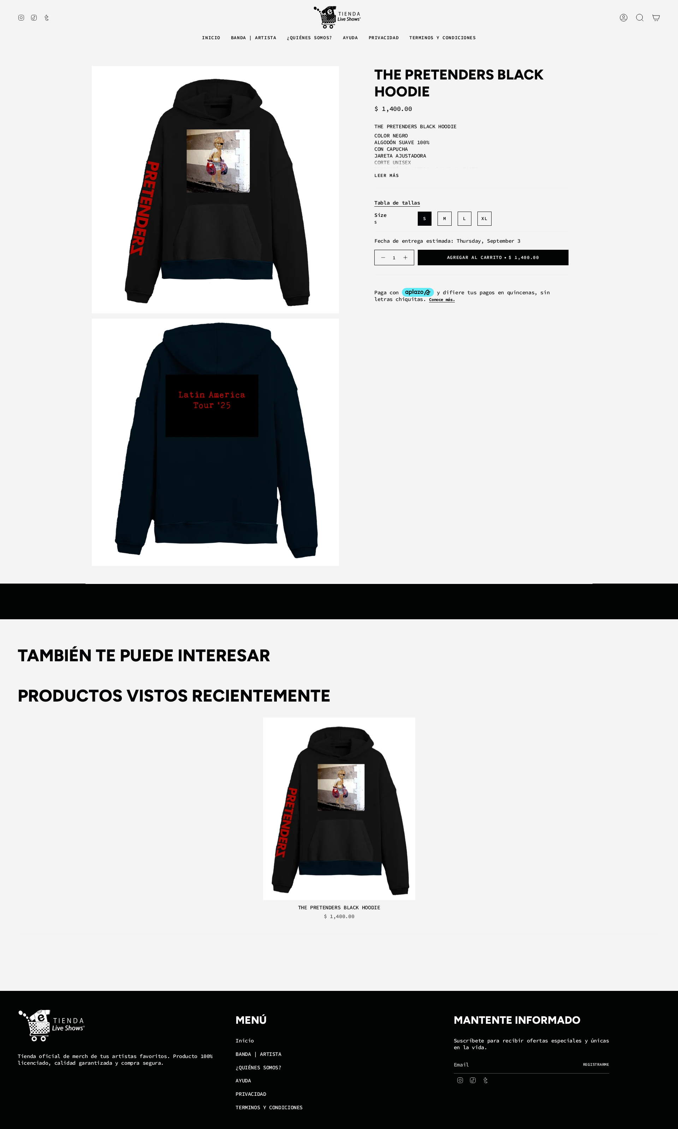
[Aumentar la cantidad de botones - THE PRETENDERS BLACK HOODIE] (406, 257)
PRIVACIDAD (251, 1093)
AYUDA (243, 1080)
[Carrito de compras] (656, 18)
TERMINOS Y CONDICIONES (269, 1107)
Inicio (245, 1040)
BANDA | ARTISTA (258, 1054)
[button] (253, 38)
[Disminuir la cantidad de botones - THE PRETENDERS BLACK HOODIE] (382, 257)
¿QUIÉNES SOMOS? (258, 1067)
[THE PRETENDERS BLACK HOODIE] (339, 808)
